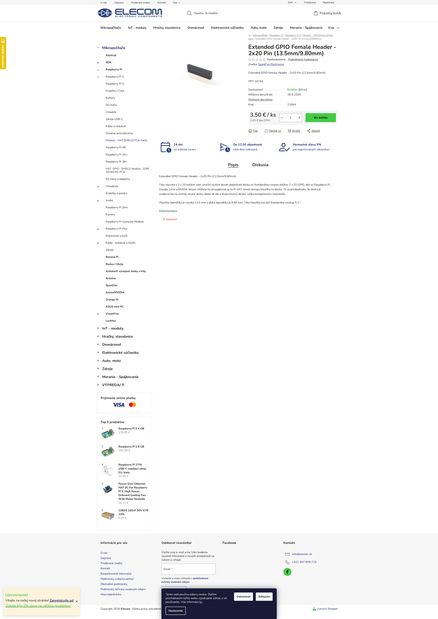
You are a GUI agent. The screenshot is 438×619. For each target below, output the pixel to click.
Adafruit (111, 55)
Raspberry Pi (114, 69)
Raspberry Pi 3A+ (117, 155)
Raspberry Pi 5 (115, 77)
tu (200, 602)
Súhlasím (264, 597)
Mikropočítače (113, 47)
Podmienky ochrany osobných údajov (123, 589)
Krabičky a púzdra (116, 193)
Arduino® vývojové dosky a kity (126, 271)
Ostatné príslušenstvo (119, 133)
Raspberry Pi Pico (116, 229)
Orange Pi (112, 300)
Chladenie (112, 186)
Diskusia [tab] (260, 165)
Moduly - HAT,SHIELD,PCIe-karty (126, 140)
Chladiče (111, 112)
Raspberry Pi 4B (116, 147)
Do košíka (321, 118)
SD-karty (111, 105)
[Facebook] (287, 572)
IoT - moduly (113, 328)
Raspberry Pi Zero (117, 207)
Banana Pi (112, 257)
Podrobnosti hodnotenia (303, 59)
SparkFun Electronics (271, 64)
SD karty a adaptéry (118, 179)
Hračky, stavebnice (117, 336)
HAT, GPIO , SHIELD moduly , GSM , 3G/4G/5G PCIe (128, 170)
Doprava (118, 2)
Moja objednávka (111, 594)
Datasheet (171, 219)
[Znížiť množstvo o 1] (282, 117)
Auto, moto (111, 360)
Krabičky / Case (115, 91)
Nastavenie (175, 611)
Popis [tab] (233, 165)
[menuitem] (110, 28)
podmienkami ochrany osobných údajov (184, 580)
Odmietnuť (243, 597)
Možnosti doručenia (260, 99)
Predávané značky (140, 2)
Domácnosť (111, 344)
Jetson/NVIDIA (115, 292)
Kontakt (161, 2)
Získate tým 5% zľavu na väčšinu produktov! (38, 606)
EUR (290, 2)
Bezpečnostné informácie (116, 574)
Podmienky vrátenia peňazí (117, 579)
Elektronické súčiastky (120, 352)
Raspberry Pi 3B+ (117, 162)
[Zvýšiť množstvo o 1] (299, 117)
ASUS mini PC (115, 307)
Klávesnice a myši (117, 236)
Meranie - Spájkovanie (120, 376)
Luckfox (111, 321)
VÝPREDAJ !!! (113, 385)
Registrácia (328, 2)
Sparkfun (111, 285)
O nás (104, 2)
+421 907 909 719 (304, 562)
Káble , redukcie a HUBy (120, 243)
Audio (109, 200)
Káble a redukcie (116, 126)
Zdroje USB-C (114, 119)
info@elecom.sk (302, 554)
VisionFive (112, 314)
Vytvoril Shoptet (327, 609)
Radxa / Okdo (114, 264)
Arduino (111, 278)
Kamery (110, 98)
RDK (109, 62)
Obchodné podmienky (114, 584)
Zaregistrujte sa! (62, 600)
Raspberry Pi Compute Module (125, 222)
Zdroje (110, 250)
